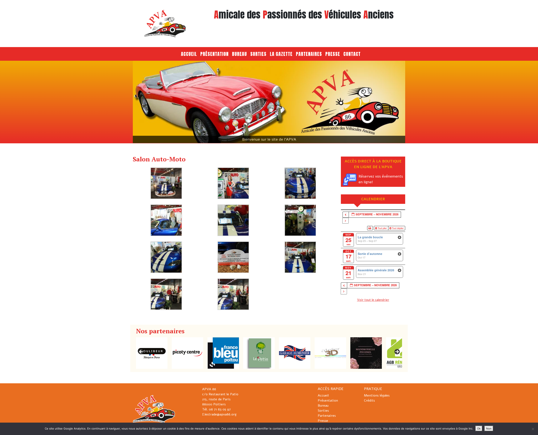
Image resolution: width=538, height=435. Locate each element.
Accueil (189, 53)
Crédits (369, 400)
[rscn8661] (233, 220)
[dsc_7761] (166, 220)
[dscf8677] (233, 294)
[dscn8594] (300, 220)
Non (489, 428)
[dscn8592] (166, 257)
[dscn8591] (233, 257)
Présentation (214, 53)
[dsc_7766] (300, 183)
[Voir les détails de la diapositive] (269, 102)
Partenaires (309, 53)
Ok (479, 428)
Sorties (258, 53)
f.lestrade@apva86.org (219, 414)
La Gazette (281, 53)
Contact (352, 53)
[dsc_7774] (233, 183)
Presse (332, 53)
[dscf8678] (166, 294)
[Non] (533, 429)
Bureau (239, 53)
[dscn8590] (300, 257)
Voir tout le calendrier (373, 300)
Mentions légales (377, 395)
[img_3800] (166, 183)
